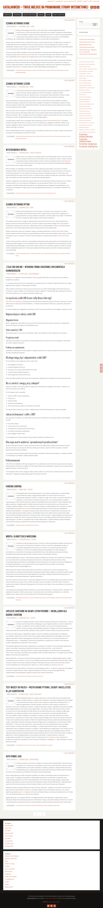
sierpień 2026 (9, 825)
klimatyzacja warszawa (22, 597)
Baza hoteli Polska (21, 193)
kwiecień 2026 (9, 833)
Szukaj (81, 22)
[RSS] (101, 371)
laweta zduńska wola (37, 805)
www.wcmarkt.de (38, 676)
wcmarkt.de (59, 665)
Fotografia (58, 1)
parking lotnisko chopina (22, 508)
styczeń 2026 (9, 841)
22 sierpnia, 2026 (24, 26)
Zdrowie (79, 1)
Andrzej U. (14, 26)
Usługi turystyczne (69, 1)
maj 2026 (7, 831)
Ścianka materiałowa (86, 135)
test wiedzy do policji (53, 737)
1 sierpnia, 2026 (24, 207)
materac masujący (82, 78)
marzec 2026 (9, 836)
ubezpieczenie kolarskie (84, 127)
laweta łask (28, 805)
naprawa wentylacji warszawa (85, 85)
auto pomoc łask (20, 805)
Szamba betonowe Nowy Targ (51, 253)
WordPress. (57, 902)
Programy (8, 874)
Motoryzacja (34, 759)
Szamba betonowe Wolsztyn (29, 54)
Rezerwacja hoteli (39, 193)
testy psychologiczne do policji (44, 745)
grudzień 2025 (9, 843)
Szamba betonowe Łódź (36, 253)
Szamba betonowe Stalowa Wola (54, 70)
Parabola (50, 902)
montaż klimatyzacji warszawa (37, 597)
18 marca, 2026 (23, 694)
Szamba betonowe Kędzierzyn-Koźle (25, 136)
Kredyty (7, 866)
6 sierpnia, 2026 (24, 87)
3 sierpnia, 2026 (24, 152)
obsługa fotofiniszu (83, 87)
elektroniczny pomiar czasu (84, 66)
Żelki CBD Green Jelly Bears (14, 301)
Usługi (30, 489)
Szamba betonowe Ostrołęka (58, 136)
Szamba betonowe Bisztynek (23, 70)
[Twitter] (101, 368)
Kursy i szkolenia (35, 694)
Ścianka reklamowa (85, 140)
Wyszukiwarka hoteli (16, 149)
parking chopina (20, 525)
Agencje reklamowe (11, 858)
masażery (89, 73)
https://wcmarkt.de (21, 676)
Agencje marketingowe (12, 856)
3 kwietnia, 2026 (24, 618)
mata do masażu (89, 76)
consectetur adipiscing (51, 898)
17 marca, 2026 (23, 759)
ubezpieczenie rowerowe (84, 129)
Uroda (85, 1)
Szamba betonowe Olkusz (84, 111)
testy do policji (32, 745)
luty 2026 (7, 838)
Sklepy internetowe (11, 876)
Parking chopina (13, 486)
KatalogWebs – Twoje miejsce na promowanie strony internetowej (45, 7)
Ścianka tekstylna (88, 146)
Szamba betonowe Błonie (17, 23)
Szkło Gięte (92, 122)
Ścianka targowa (88, 144)
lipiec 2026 (8, 828)
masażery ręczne (82, 76)
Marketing (51, 1)
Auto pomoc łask (14, 756)
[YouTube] (101, 365)
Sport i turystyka (93, 1)
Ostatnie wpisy (95, 24)
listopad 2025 (9, 846)
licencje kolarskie (82, 73)
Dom (32, 26)
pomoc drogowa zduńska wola (28, 792)
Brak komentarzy (69, 20)
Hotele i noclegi (35, 152)
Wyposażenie (9, 887)
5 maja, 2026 (22, 489)
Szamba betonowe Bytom (17, 204)
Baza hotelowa (30, 193)
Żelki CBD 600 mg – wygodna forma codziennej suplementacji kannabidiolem (88, 52)
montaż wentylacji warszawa (53, 597)
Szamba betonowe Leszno (18, 83)
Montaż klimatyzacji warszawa (21, 536)
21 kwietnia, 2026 (24, 539)
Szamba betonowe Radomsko (51, 120)
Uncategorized (34, 274)
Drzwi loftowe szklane (90, 64)
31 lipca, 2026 (23, 274)
